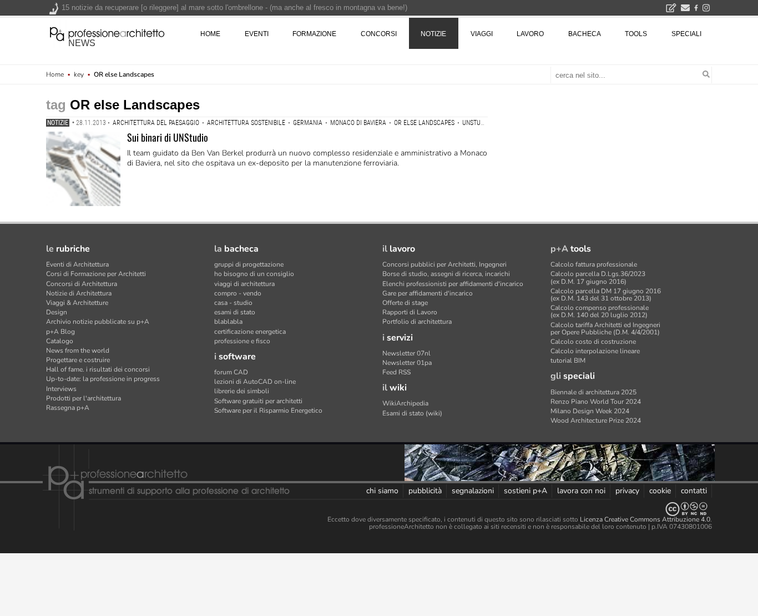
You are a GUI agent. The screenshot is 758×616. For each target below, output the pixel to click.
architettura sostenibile (246, 123)
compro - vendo (237, 293)
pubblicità (425, 490)
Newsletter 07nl (406, 353)
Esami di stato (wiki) (412, 413)
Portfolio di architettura (417, 321)
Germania (307, 123)
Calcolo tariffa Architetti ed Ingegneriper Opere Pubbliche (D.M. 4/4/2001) (605, 328)
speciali (686, 34)
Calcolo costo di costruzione (593, 341)
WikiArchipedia (405, 403)
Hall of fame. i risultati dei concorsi (98, 369)
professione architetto (107, 33)
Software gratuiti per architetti (258, 401)
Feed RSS (396, 372)
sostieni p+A (525, 490)
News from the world (77, 350)
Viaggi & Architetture (77, 302)
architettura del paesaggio (156, 123)
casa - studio (233, 302)
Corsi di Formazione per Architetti (96, 273)
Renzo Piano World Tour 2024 (595, 401)
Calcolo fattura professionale (593, 264)
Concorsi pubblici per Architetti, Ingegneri (444, 264)
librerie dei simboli (241, 391)
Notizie (57, 123)
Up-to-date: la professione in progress (103, 378)
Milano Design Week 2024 (589, 411)
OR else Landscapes (424, 123)
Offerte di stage (405, 302)
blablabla (228, 321)
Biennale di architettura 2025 (593, 392)
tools (636, 34)
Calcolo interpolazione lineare (595, 351)
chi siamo (382, 490)
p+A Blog (60, 331)
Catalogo (59, 341)
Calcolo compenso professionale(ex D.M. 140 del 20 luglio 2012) (599, 311)
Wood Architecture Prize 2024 (595, 420)
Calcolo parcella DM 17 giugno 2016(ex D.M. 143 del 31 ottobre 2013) (605, 295)
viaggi (482, 34)
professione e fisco (242, 341)
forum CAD (231, 372)
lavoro (530, 34)
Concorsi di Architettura (81, 283)
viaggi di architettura (244, 283)
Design (56, 312)
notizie (433, 34)
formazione (314, 34)
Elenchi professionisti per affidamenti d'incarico (452, 283)
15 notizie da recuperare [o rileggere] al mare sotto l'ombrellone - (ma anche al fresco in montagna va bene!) (234, 7)
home (210, 34)
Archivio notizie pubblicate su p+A (97, 321)
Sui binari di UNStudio (167, 137)
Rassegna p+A (67, 407)
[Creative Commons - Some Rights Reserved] (379, 509)
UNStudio (476, 123)
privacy (627, 490)
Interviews (61, 388)
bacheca (584, 34)
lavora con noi (581, 490)
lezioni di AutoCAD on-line (255, 381)
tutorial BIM (567, 360)
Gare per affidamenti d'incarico (427, 293)
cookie (660, 490)
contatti (694, 490)
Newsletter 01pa (407, 362)
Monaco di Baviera (358, 123)
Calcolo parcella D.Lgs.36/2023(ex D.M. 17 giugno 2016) (597, 277)
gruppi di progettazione (249, 264)
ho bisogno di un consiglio (254, 273)
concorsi (379, 34)
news (81, 43)
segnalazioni (473, 490)
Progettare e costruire (78, 359)
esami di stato (234, 312)
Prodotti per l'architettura (83, 398)
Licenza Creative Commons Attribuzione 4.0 (645, 519)
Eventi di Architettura (77, 264)
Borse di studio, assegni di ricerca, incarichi (446, 273)
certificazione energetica (250, 331)
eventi (257, 34)
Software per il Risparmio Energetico (268, 410)
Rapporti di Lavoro (409, 312)
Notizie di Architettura (79, 293)
